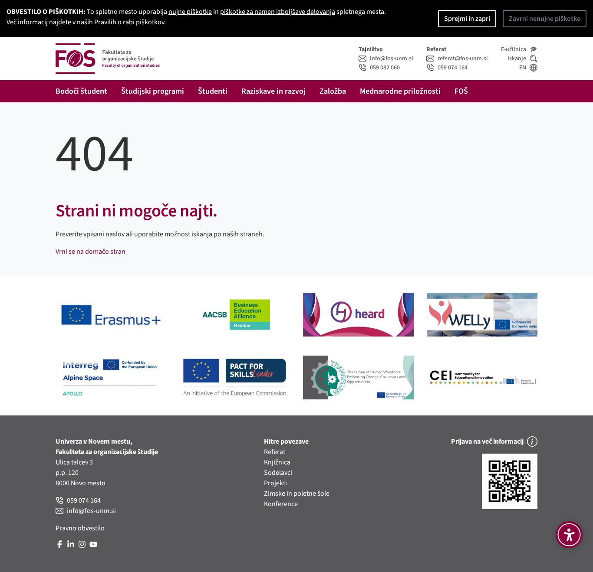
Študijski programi (152, 91)
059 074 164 (453, 67)
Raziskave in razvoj (273, 91)
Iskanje (516, 58)
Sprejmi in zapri (467, 18)
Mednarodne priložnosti (400, 91)
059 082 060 (385, 67)
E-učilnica (513, 49)
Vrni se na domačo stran (90, 251)
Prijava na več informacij (487, 441)
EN (522, 67)
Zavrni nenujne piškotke (544, 18)
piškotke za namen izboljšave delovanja (277, 11)
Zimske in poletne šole (296, 493)
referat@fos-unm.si (463, 58)
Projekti (275, 483)
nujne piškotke (190, 11)
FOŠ (461, 91)
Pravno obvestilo (80, 528)
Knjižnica (277, 462)
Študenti (212, 91)
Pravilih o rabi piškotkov (129, 22)
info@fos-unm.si (391, 58)
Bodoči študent (81, 91)
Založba (333, 91)
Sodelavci (278, 472)
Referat (274, 452)
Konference (281, 504)
